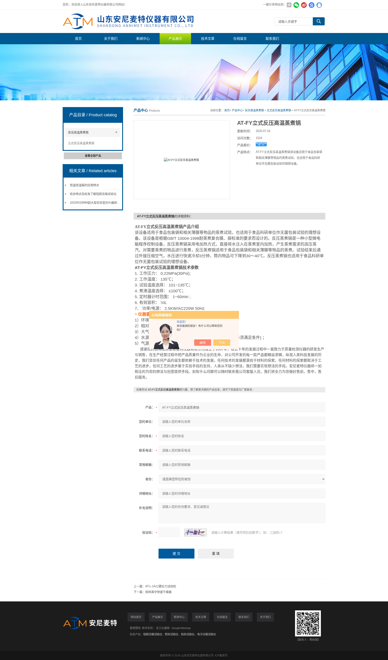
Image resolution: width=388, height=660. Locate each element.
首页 (78, 38)
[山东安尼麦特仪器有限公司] (130, 21)
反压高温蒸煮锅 (78, 132)
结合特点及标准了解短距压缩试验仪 (93, 194)
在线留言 (240, 38)
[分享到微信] (296, 5)
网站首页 (136, 617)
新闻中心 (143, 38)
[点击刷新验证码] (195, 532)
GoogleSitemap (181, 628)
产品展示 (175, 38)
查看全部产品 (93, 155)
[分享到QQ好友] (319, 5)
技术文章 (207, 38)
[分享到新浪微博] (304, 5)
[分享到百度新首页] (311, 5)
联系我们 (272, 38)
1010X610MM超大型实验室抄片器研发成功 (98, 202)
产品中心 (237, 110)
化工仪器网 (163, 628)
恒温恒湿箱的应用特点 (84, 185)
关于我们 (110, 38)
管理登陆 (135, 628)
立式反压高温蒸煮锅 (81, 143)
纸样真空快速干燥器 (158, 592)
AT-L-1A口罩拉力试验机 (160, 586)
